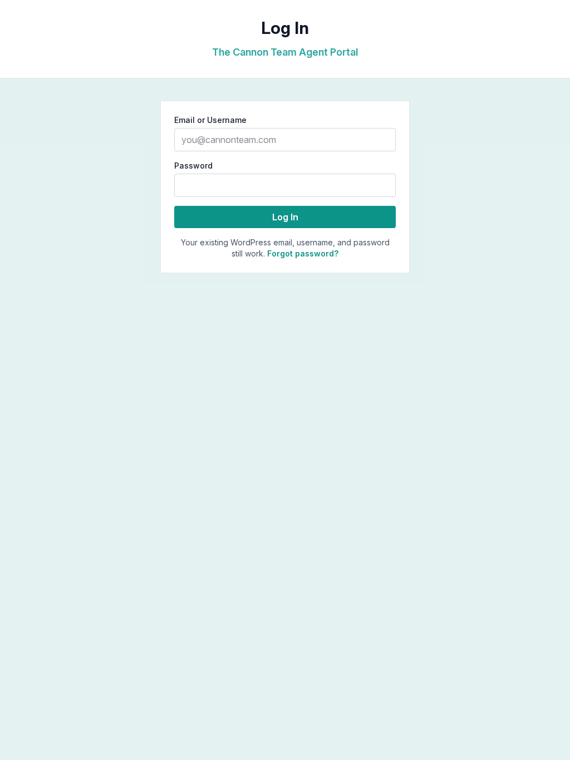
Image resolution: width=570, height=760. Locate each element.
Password (193, 165)
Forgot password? (302, 253)
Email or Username (210, 120)
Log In (285, 217)
